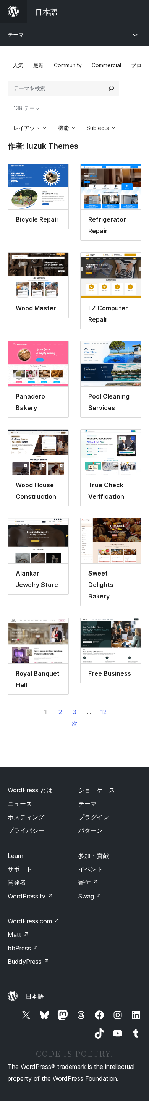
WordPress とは (30, 790)
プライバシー (26, 830)
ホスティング (26, 817)
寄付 (88, 882)
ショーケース (96, 790)
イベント (90, 869)
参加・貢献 (93, 855)
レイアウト (26, 128)
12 (103, 712)
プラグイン (93, 817)
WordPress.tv (30, 896)
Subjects (98, 128)
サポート (20, 869)
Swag (90, 896)
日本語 (35, 996)
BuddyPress (28, 961)
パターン (90, 830)
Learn (15, 855)
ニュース (20, 804)
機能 (63, 128)
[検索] (111, 88)
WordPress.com (34, 921)
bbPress (23, 948)
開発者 (17, 882)
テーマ (16, 34)
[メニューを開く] (137, 11)
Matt (18, 935)
